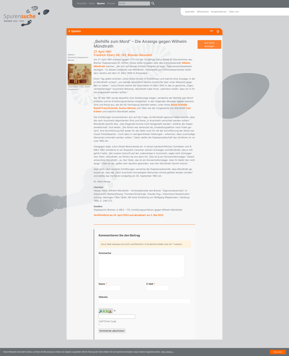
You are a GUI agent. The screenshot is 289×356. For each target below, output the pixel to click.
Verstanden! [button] (278, 352)
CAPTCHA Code (107, 321)
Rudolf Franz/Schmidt (106, 108)
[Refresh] (115, 310)
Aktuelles (82, 3)
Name (103, 284)
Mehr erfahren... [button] (167, 352)
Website (103, 297)
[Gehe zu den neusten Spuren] (212, 31)
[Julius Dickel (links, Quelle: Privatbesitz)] (79, 74)
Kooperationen (219, 11)
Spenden (190, 11)
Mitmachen (203, 11)
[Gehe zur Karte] (217, 31)
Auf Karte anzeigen (209, 44)
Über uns (234, 11)
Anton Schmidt (179, 104)
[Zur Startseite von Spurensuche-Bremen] (26, 16)
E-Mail (150, 284)
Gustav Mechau (127, 108)
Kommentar (105, 253)
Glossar (111, 3)
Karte (92, 3)
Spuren (101, 3)
